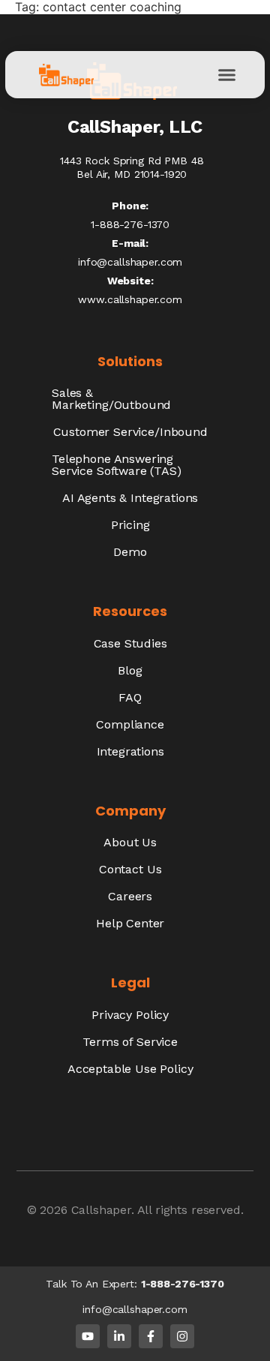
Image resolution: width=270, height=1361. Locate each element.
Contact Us (130, 869)
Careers (130, 896)
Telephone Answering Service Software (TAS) (116, 465)
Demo (129, 552)
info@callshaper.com (130, 262)
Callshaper (101, 1210)
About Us (130, 842)
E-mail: (130, 243)
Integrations (130, 751)
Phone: (130, 206)
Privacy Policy (130, 1015)
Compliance (130, 724)
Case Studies (130, 643)
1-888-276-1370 (182, 1284)
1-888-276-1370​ (130, 224)
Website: (130, 281)
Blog (130, 670)
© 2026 (49, 1210)
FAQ (130, 697)
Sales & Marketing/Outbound (111, 399)
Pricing (130, 525)
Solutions (130, 361)
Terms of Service (129, 1042)
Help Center (130, 923)
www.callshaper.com (130, 299)
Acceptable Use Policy (131, 1069)
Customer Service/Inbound (130, 432)
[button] (226, 75)
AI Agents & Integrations (130, 498)
